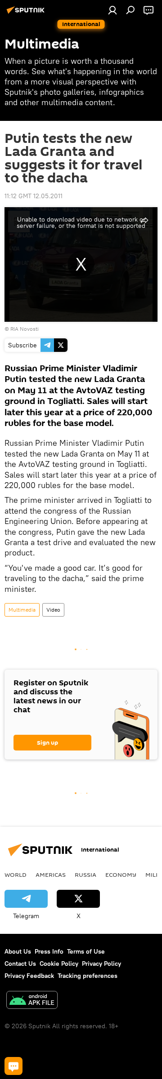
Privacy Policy (101, 963)
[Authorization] (113, 10)
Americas (51, 874)
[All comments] (13, 1066)
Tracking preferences (87, 976)
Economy (120, 874)
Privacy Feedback (29, 976)
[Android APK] (32, 1001)
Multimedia (22, 609)
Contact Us (20, 963)
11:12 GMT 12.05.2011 (33, 196)
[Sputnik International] (27, 13)
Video (53, 609)
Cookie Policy (59, 963)
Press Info (49, 951)
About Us (17, 951)
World (15, 874)
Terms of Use (86, 951)
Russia (85, 874)
